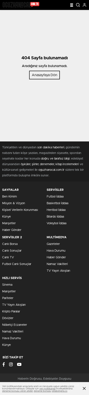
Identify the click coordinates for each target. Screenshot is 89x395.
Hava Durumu (56, 250)
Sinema (7, 284)
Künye (6, 216)
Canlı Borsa (9, 244)
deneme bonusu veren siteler (17, 391)
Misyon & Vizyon (13, 203)
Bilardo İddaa (55, 216)
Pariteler (7, 298)
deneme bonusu (42, 391)
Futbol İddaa (55, 196)
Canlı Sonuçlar (12, 250)
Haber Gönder (11, 230)
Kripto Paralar (11, 311)
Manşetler (9, 223)
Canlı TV (8, 257)
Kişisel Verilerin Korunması (20, 210)
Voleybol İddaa (56, 223)
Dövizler (7, 318)
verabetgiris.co (59, 391)
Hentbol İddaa (56, 210)
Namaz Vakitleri (57, 264)
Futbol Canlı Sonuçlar (16, 264)
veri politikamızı (47, 388)
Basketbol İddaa (57, 203)
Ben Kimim (9, 196)
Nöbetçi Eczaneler (14, 324)
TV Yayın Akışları (58, 270)
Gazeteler (53, 244)
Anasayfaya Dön (44, 75)
